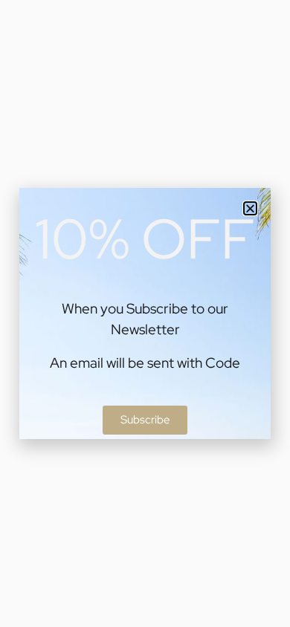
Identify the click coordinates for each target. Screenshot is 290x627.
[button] (250, 208)
